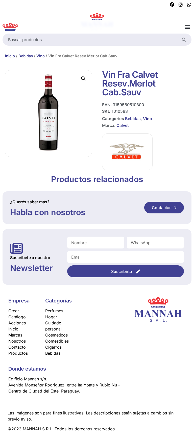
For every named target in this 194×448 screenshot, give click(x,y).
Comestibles (57, 341)
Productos (18, 353)
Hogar (51, 316)
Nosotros (17, 341)
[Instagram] (180, 5)
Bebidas (25, 56)
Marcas (15, 335)
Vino (40, 56)
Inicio (10, 56)
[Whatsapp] (189, 5)
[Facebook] (172, 5)
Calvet (122, 125)
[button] (187, 27)
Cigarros (53, 347)
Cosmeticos (56, 335)
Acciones (17, 322)
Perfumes (54, 310)
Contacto (17, 347)
